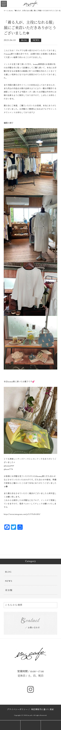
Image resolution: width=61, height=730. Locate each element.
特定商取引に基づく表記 (42, 709)
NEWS (36, 40)
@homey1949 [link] (9, 466)
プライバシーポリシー (17, 709)
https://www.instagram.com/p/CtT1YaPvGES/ (22, 514)
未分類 (8, 590)
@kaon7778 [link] (8, 469)
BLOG (24, 40)
